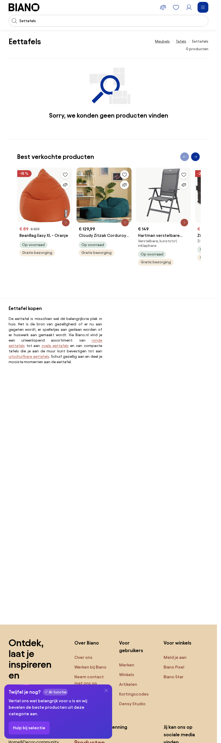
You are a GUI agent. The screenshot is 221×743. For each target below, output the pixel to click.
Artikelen (128, 684)
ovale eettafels (55, 346)
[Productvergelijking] (163, 7)
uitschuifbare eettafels (29, 357)
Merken (126, 665)
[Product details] (66, 222)
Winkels (126, 674)
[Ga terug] (184, 156)
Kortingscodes (134, 694)
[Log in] (189, 7)
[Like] (65, 174)
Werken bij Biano (90, 667)
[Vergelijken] (65, 184)
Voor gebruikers (131, 646)
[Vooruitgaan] (195, 156)
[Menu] (203, 7)
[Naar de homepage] (24, 7)
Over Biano (86, 642)
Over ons (83, 657)
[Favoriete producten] (176, 7)
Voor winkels (177, 642)
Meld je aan (175, 657)
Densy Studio (132, 703)
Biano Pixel (174, 667)
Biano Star (174, 676)
